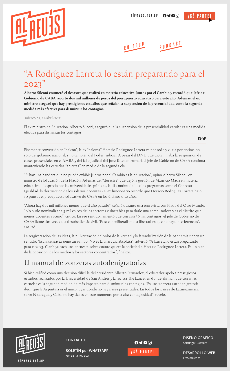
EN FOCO (134, 47)
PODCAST (171, 45)
